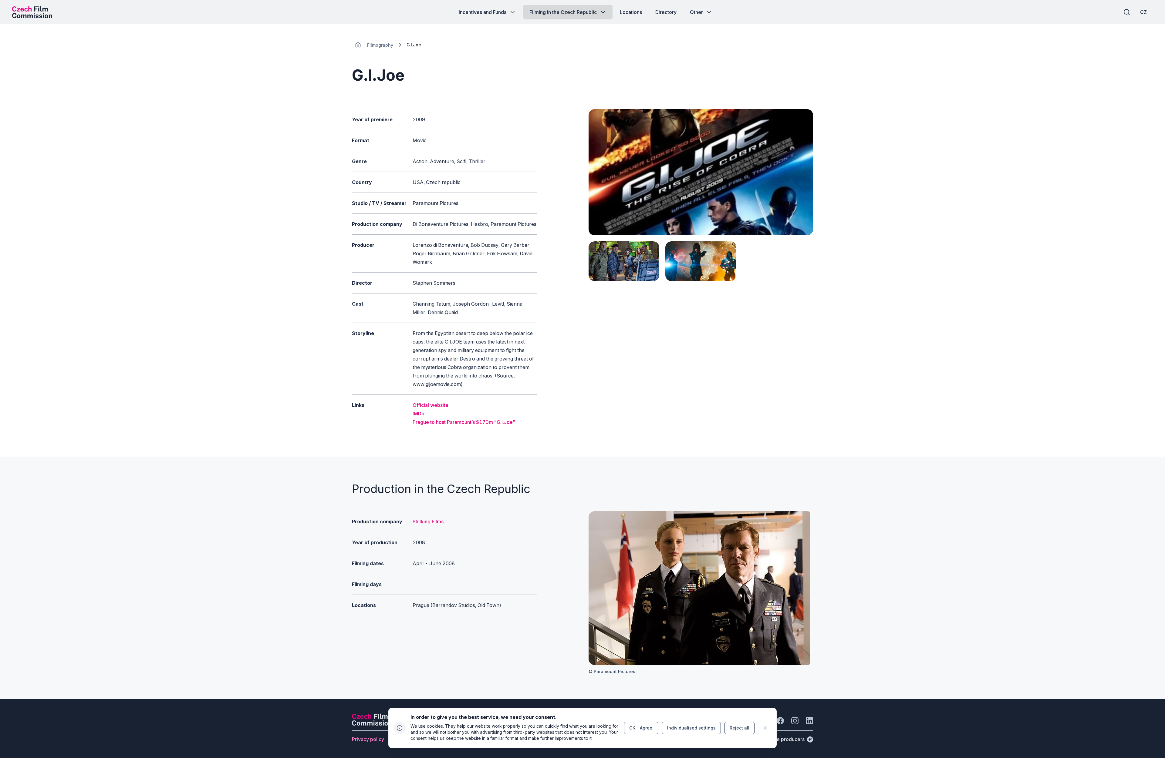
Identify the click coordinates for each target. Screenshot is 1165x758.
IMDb (418, 414)
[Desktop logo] (32, 12)
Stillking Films (428, 521)
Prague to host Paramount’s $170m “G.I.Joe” (464, 422)
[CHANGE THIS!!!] (358, 45)
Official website (430, 405)
